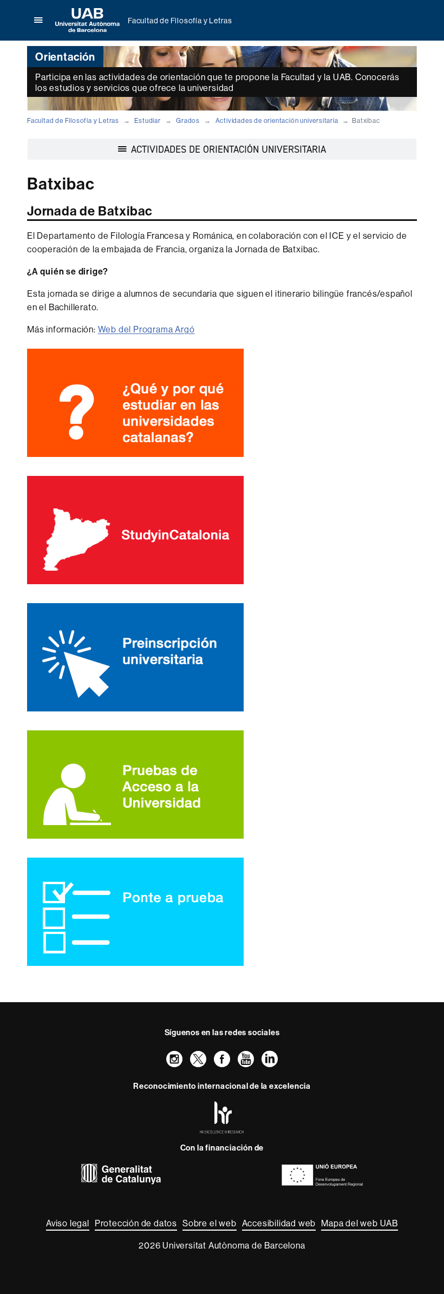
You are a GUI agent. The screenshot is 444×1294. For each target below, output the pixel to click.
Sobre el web (209, 1223)
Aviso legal (67, 1223)
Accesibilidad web (279, 1223)
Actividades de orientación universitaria (277, 120)
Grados (188, 120)
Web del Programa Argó (146, 329)
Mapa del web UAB (359, 1223)
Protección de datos (136, 1223)
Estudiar (147, 120)
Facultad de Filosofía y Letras (180, 20)
